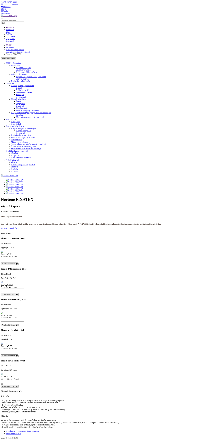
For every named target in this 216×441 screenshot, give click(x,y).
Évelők (19, 101)
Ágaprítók (15, 155)
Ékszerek (14, 167)
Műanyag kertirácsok (19, 142)
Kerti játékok (16, 124)
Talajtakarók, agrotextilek (21, 135)
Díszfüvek (20, 106)
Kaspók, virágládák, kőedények (23, 128)
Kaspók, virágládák (23, 131)
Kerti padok (15, 122)
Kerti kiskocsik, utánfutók (21, 158)
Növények (10, 83)
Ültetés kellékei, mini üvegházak (24, 146)
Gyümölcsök (21, 97)
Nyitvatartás (11, 36)
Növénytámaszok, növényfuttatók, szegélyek (28, 144)
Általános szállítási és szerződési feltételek (22, 431)
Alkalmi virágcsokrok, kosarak (23, 164)
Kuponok (14, 171)
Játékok (14, 162)
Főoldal (11, 27)
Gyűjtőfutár (10, 39)
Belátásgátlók (16, 140)
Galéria (9, 34)
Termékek (10, 30)
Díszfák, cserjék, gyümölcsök (22, 86)
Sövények (20, 95)
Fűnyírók (14, 153)
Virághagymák (22, 108)
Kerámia (14, 169)
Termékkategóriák (8, 59)
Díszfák (19, 88)
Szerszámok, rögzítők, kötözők (18, 52)
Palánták (19, 115)
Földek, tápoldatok (13, 63)
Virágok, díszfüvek (18, 99)
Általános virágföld (23, 68)
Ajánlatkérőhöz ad (9, 264)
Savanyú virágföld (23, 70)
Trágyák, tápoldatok (19, 74)
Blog (8, 32)
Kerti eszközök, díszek (15, 50)
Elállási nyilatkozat (13, 433)
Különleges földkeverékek (26, 72)
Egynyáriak (20, 104)
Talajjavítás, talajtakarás (20, 81)
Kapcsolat (10, 41)
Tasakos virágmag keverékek (27, 110)
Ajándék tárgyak (12, 160)
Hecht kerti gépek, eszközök (17, 151)
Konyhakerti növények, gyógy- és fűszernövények (31, 113)
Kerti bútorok (11, 119)
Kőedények (20, 133)
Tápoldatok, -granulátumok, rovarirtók (31, 77)
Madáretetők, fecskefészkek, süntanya (26, 149)
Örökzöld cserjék (23, 90)
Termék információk (9, 228)
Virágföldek (15, 65)
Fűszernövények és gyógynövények (30, 117)
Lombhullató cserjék (24, 92)
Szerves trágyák (22, 79)
